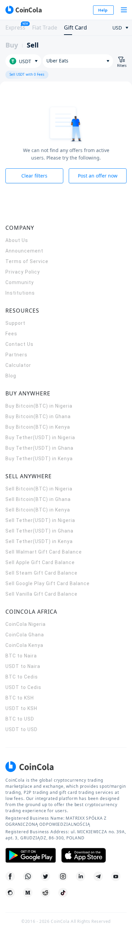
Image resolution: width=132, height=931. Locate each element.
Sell (33, 45)
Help (103, 10)
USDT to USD (21, 729)
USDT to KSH (21, 708)
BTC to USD (19, 719)
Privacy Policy (22, 272)
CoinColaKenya (24, 645)
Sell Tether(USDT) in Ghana (39, 531)
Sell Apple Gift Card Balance (40, 562)
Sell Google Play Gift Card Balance (47, 583)
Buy (11, 45)
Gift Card (75, 27)
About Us (16, 240)
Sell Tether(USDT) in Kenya (39, 541)
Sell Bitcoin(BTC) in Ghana (38, 499)
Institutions (20, 293)
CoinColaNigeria (25, 624)
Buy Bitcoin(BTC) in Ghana (38, 416)
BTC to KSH (19, 698)
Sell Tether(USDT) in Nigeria (40, 520)
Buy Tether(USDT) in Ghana (39, 448)
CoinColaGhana (24, 634)
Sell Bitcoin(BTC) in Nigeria (38, 488)
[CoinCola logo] (23, 10)
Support (15, 323)
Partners (16, 354)
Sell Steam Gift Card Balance (41, 573)
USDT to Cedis (23, 687)
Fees (11, 333)
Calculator (18, 365)
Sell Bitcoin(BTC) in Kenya (37, 510)
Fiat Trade (44, 27)
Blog (10, 375)
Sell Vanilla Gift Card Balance (41, 594)
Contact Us (19, 344)
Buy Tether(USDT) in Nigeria (40, 437)
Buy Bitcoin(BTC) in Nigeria (38, 406)
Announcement (24, 251)
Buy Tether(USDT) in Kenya (39, 458)
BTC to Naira (21, 655)
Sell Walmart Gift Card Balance (43, 552)
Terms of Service (26, 261)
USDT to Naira (22, 666)
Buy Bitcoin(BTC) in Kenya (37, 427)
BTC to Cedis (21, 676)
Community (19, 282)
